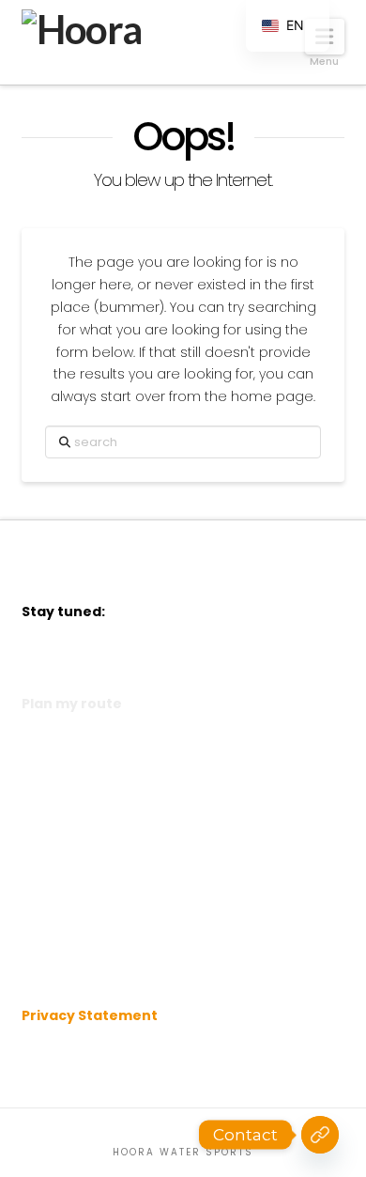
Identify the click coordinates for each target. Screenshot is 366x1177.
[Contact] (320, 1135)
